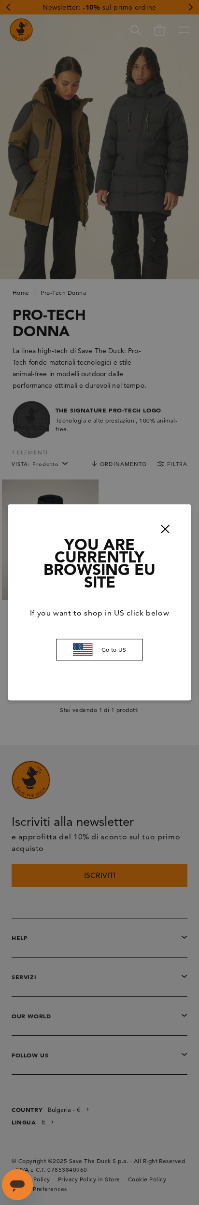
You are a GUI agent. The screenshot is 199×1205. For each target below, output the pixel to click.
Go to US (114, 649)
